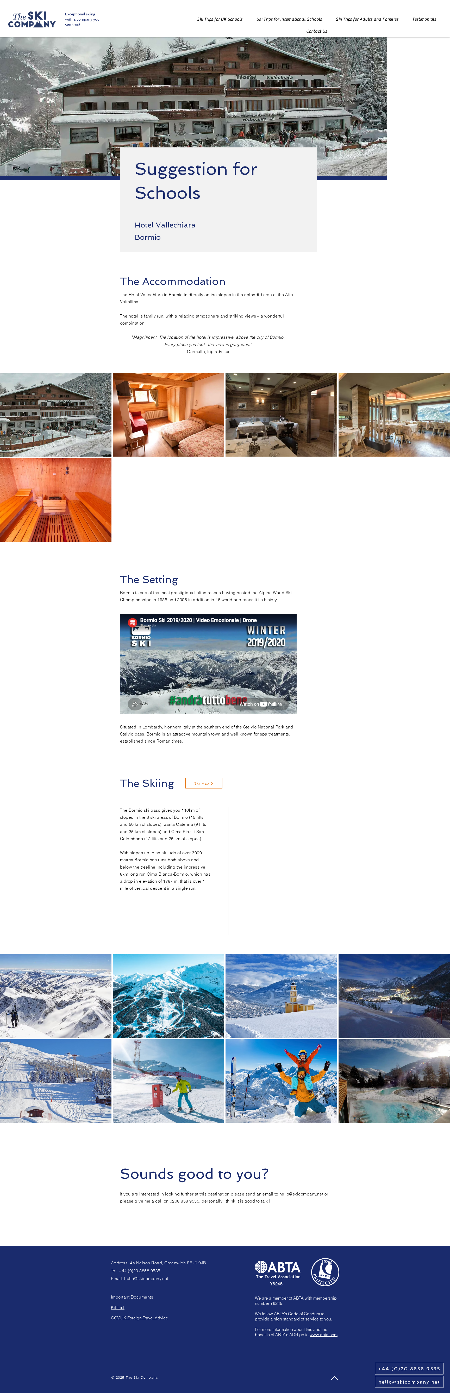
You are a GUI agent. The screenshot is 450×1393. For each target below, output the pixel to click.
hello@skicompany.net (301, 1193)
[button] (316, 31)
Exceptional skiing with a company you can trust (82, 19)
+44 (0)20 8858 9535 (139, 1270)
